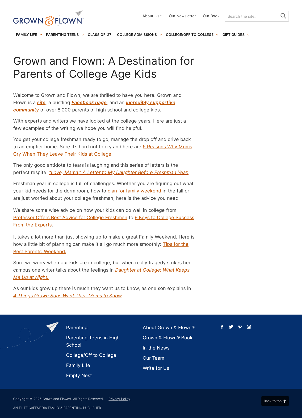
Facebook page (89, 102)
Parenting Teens (62, 34)
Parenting (77, 327)
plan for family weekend (134, 191)
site (41, 102)
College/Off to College (190, 34)
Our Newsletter (182, 15)
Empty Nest (79, 375)
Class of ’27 (99, 34)
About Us (151, 15)
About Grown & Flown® (169, 327)
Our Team (153, 358)
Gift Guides (233, 34)
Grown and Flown (48, 18)
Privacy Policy (119, 399)
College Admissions (137, 34)
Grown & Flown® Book (168, 338)
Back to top (273, 401)
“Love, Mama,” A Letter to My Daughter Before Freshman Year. (119, 172)
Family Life (26, 34)
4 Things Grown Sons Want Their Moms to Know (67, 296)
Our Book (211, 15)
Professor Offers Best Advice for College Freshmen (70, 217)
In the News (156, 348)
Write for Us (156, 368)
